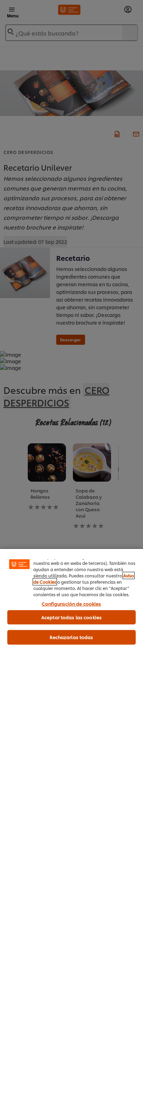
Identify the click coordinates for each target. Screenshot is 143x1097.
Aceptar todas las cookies (71, 617)
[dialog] (71, 822)
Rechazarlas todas (71, 637)
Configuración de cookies (71, 603)
